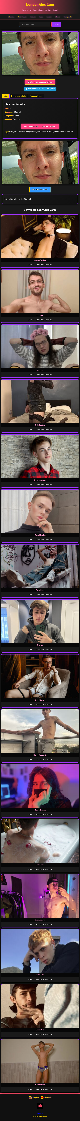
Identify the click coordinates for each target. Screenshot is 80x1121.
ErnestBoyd (40, 1085)
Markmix (40, 370)
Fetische (33, 17)
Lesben (49, 17)
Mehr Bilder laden (40, 189)
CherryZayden (40, 260)
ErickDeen (40, 865)
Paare (41, 17)
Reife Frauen (22, 17)
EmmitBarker (40, 700)
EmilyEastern (40, 425)
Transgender (68, 17)
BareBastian (40, 920)
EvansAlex (40, 1030)
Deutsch (47, 1097)
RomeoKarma (40, 810)
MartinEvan (40, 590)
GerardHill (40, 975)
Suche (56, 24)
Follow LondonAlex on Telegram (41, 89)
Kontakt (40, 1113)
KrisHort (40, 645)
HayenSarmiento (40, 755)
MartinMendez (40, 535)
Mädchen (11, 17)
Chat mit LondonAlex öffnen (40, 82)
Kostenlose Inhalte (18, 96)
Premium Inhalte (36, 96)
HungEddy (40, 315)
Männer (57, 17)
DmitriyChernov (40, 480)
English (36, 1097)
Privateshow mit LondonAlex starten (40, 126)
